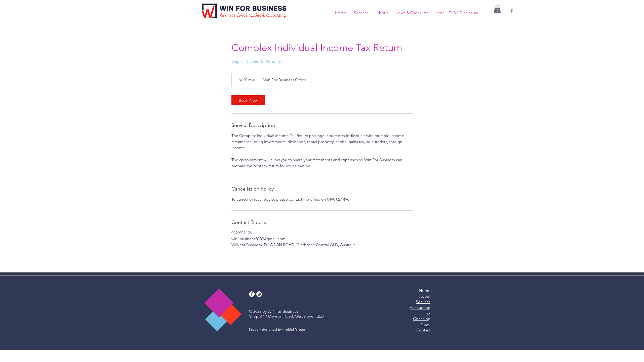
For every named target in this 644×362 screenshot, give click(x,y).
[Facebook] (511, 10)
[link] (248, 100)
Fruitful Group (294, 329)
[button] (497, 9)
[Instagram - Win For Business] (259, 294)
